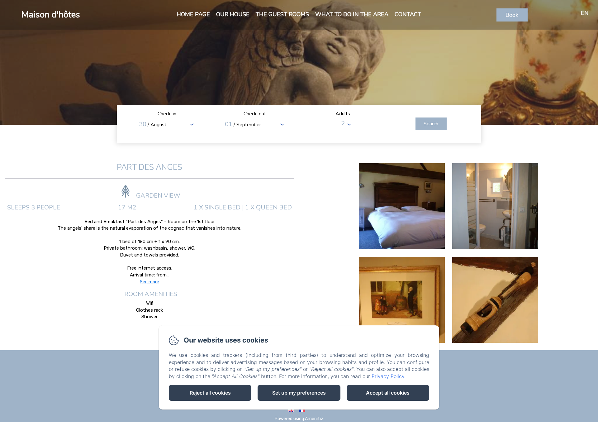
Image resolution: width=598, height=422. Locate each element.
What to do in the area (351, 14)
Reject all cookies (210, 393)
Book (511, 15)
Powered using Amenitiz (299, 418)
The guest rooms (282, 14)
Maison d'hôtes (50, 15)
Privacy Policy (388, 376)
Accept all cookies (388, 393)
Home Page (193, 14)
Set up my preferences (299, 393)
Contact (408, 14)
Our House (232, 14)
